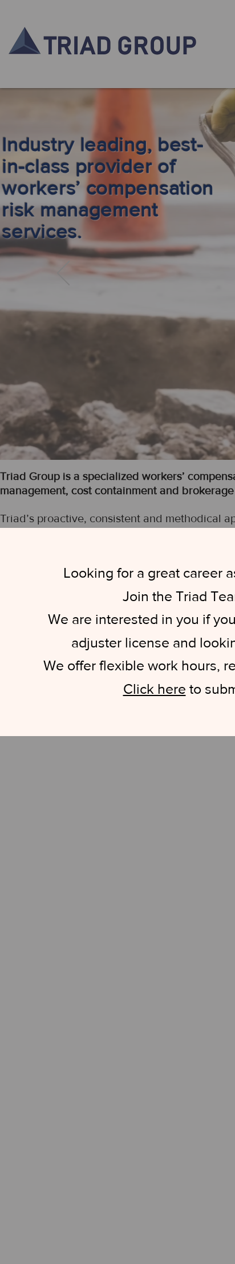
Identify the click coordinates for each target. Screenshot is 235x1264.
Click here (154, 689)
